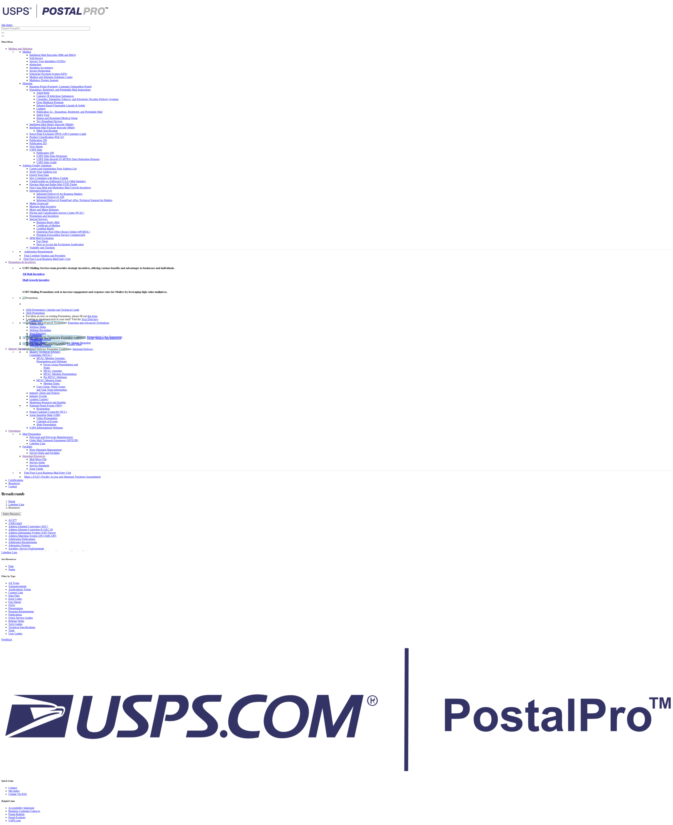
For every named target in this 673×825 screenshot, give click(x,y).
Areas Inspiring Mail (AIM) (44, 415)
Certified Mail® (45, 228)
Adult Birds (42, 92)
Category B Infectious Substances (55, 96)
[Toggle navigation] (2, 35)
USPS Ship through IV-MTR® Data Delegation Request (67, 159)
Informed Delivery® (40, 190)
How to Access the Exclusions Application (60, 244)
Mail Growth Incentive (35, 280)
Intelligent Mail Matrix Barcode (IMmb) (51, 124)
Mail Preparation (31, 433)
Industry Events (38, 396)
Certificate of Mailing (48, 225)
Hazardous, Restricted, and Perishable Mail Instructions (60, 89)
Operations (14, 430)
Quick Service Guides (20, 617)
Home (11, 501)
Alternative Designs (19, 545)
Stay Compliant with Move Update (48, 178)
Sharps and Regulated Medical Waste (57, 118)
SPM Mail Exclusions (41, 238)
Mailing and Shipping (20, 48)
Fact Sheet (42, 241)
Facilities (27, 446)
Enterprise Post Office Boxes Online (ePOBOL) (63, 231)
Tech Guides (15, 624)
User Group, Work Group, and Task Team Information (51, 388)
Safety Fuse (42, 114)
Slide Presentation (46, 424)
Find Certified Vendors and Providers (44, 255)
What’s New (36, 323)
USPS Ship (35, 149)
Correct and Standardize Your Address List (53, 168)
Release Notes (16, 620)
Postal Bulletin (16, 814)
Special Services (38, 219)
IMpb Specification (47, 130)
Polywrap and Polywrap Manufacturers (51, 437)
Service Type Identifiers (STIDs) (47, 61)
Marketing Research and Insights (47, 402)
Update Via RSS (17, 794)
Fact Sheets (14, 602)
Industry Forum (17, 348)
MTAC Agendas (52, 370)
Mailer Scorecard (38, 203)
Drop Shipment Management (45, 449)
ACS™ (12, 520)
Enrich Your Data (39, 174)
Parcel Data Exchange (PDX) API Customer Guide (57, 133)
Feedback (6, 639)
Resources (14, 483)
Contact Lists (15, 592)
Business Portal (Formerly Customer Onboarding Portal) (60, 86)
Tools (11, 630)
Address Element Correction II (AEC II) (30, 529)
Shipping (27, 83)
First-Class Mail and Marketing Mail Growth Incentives (60, 187)
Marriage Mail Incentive (42, 206)
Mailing (26, 51)
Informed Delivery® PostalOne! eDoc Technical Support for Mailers (74, 200)
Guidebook (35, 320)
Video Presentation (46, 418)
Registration (43, 408)
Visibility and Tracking (42, 247)
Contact (12, 486)
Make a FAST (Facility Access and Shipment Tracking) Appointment (62, 476)
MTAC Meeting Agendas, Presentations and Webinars (51, 360)
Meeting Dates (51, 383)
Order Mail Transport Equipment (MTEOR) (53, 440)
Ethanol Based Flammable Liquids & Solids (60, 105)
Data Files (14, 595)
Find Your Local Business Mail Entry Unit (46, 258)
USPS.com (14, 820)
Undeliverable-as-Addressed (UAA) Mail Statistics (57, 181)
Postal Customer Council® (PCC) (48, 411)
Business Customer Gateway (24, 811)
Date (11, 566)
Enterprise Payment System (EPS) (48, 73)
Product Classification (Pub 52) (46, 137)
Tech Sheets (36, 146)
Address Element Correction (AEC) (28, 526)
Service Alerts (37, 462)
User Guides (15, 633)
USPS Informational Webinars (46, 427)
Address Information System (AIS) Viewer (32, 532)
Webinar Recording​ (40, 330)
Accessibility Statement (21, 807)
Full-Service (36, 58)
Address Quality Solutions (37, 165)
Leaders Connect (38, 399)
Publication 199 (38, 140)
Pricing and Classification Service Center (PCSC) (56, 212)
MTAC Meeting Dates (48, 380)
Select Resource (11, 514)
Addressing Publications (21, 539)
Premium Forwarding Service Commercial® (60, 234)
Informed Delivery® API (50, 197)
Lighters (41, 108)
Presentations (15, 608)
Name (11, 569)
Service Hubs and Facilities (44, 452)
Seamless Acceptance (41, 67)
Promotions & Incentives (22, 262)
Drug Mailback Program (49, 102)
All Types (13, 583)
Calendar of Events (47, 421)
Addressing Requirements (38, 251)
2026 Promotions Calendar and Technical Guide (52, 309)
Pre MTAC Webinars (55, 377)
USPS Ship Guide (46, 162)
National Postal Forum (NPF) (45, 405)
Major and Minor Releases (44, 209)
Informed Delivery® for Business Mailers (59, 193)
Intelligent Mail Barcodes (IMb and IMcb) (52, 54)
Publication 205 (38, 143)
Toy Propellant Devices (49, 121)
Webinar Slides (37, 327)
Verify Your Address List (43, 171)
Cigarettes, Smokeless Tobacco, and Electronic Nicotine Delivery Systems (77, 99)
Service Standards (39, 465)
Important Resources (33, 456)
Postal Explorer (16, 817)
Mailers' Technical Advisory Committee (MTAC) (44, 353)
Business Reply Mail (47, 222)
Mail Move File (38, 459)
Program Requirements (21, 611)
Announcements (17, 586)
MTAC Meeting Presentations (60, 374)
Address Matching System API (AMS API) (32, 535)
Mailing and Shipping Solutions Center (51, 77)
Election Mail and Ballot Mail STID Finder (53, 184)
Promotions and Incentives (44, 215)
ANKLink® (15, 523)
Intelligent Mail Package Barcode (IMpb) (52, 127)
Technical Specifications (21, 627)
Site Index (7, 25)
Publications (15, 614)
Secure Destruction (39, 70)
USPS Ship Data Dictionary (51, 156)
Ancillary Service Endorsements (26, 548)
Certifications (15, 480)
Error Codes (15, 598)
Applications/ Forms (19, 589)
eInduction (35, 64)
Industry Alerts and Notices (44, 392)
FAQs (11, 605)
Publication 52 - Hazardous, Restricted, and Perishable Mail (69, 111)
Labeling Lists (37, 443)
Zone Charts (36, 468)
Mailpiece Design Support (43, 80)
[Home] (55, 16)
